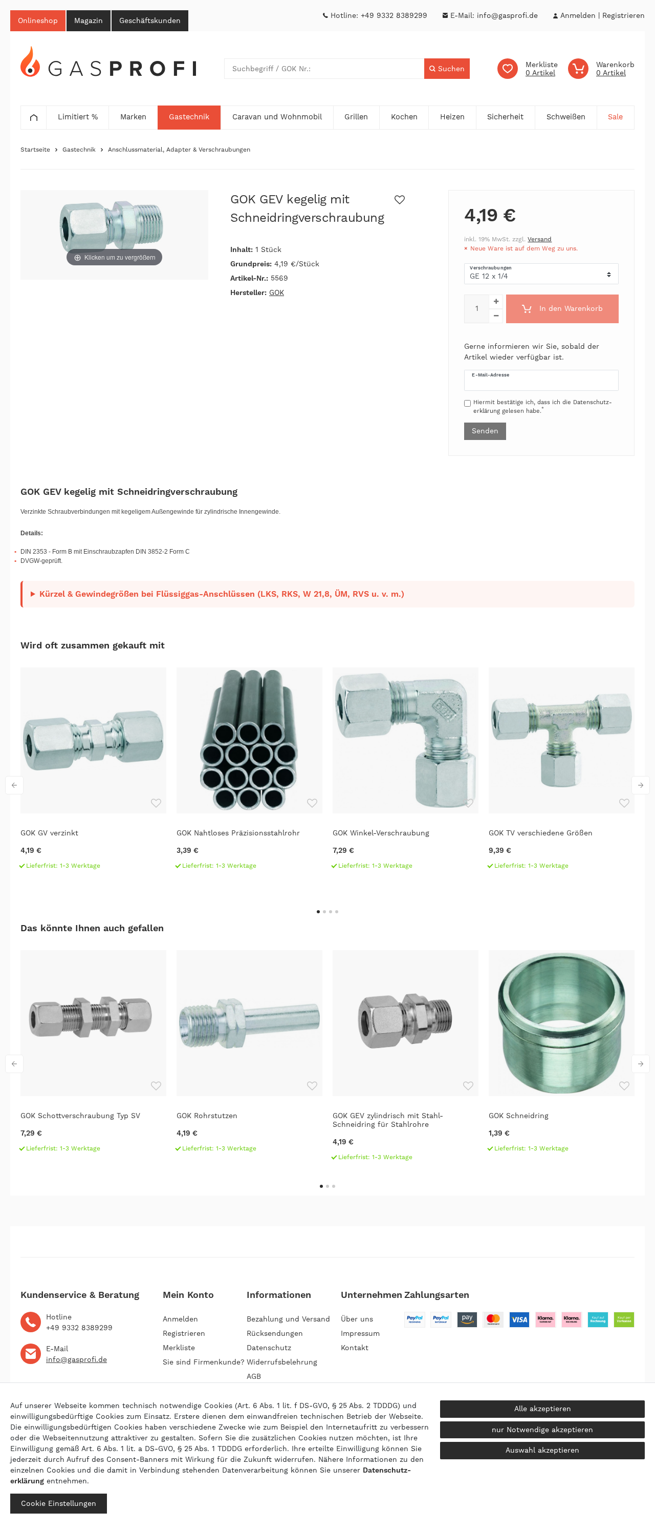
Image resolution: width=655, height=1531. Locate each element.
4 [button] (336, 911)
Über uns (357, 1319)
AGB (254, 1376)
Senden (485, 431)
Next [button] (640, 785)
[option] (93, 772)
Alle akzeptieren (542, 1408)
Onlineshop (38, 20)
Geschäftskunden (150, 20)
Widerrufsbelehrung (282, 1362)
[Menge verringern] (496, 316)
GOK (276, 292)
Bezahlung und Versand (288, 1319)
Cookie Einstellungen (58, 1503)
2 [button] (324, 911)
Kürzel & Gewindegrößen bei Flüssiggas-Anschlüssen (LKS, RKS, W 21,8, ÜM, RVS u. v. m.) (221, 594)
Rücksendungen (275, 1333)
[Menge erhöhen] (496, 302)
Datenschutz (269, 1348)
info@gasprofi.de (507, 15)
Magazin (88, 20)
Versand (540, 239)
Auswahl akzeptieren (542, 1450)
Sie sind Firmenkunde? (204, 1362)
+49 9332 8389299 (394, 15)
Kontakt (354, 1348)
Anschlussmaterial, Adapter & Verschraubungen (179, 149)
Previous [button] (14, 785)
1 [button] (318, 911)
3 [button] (330, 911)
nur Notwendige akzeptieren (542, 1429)
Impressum (360, 1333)
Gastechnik (79, 149)
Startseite (35, 149)
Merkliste (179, 1348)
